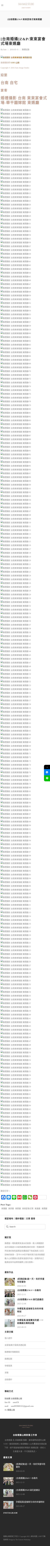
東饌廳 (44, 1209)
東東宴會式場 (27, 1209)
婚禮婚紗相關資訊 (12, 1352)
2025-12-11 (21, 1294)
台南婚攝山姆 (16, 1399)
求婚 (6, 1373)
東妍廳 (11, 1209)
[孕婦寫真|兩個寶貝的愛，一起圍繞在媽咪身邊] (10, 1323)
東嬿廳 (18, 1209)
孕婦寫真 (8, 1366)
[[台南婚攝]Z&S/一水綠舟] (10, 1293)
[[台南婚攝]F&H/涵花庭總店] (10, 1302)
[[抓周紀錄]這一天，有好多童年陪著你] (10, 1282)
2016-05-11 (14, 50)
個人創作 (8, 1338)
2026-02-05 (21, 1286)
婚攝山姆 (11, 1410)
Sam (5, 50)
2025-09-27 (21, 1316)
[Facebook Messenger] (47, 772)
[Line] (47, 778)
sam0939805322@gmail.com (22, 1406)
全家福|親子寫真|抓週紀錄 (15, 1345)
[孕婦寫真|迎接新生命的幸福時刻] (10, 1312)
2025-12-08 (21, 1304)
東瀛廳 (37, 1209)
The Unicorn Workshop (22, 1540)
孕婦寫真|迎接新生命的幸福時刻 (30, 1502)
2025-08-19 (21, 1327)
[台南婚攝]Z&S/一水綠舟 (29, 1290)
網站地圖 (34, 1536)
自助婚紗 (8, 1380)
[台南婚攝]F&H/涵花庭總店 (30, 1299)
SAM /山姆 (15, 63)
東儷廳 (4, 1209)
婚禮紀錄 (25, 50)
